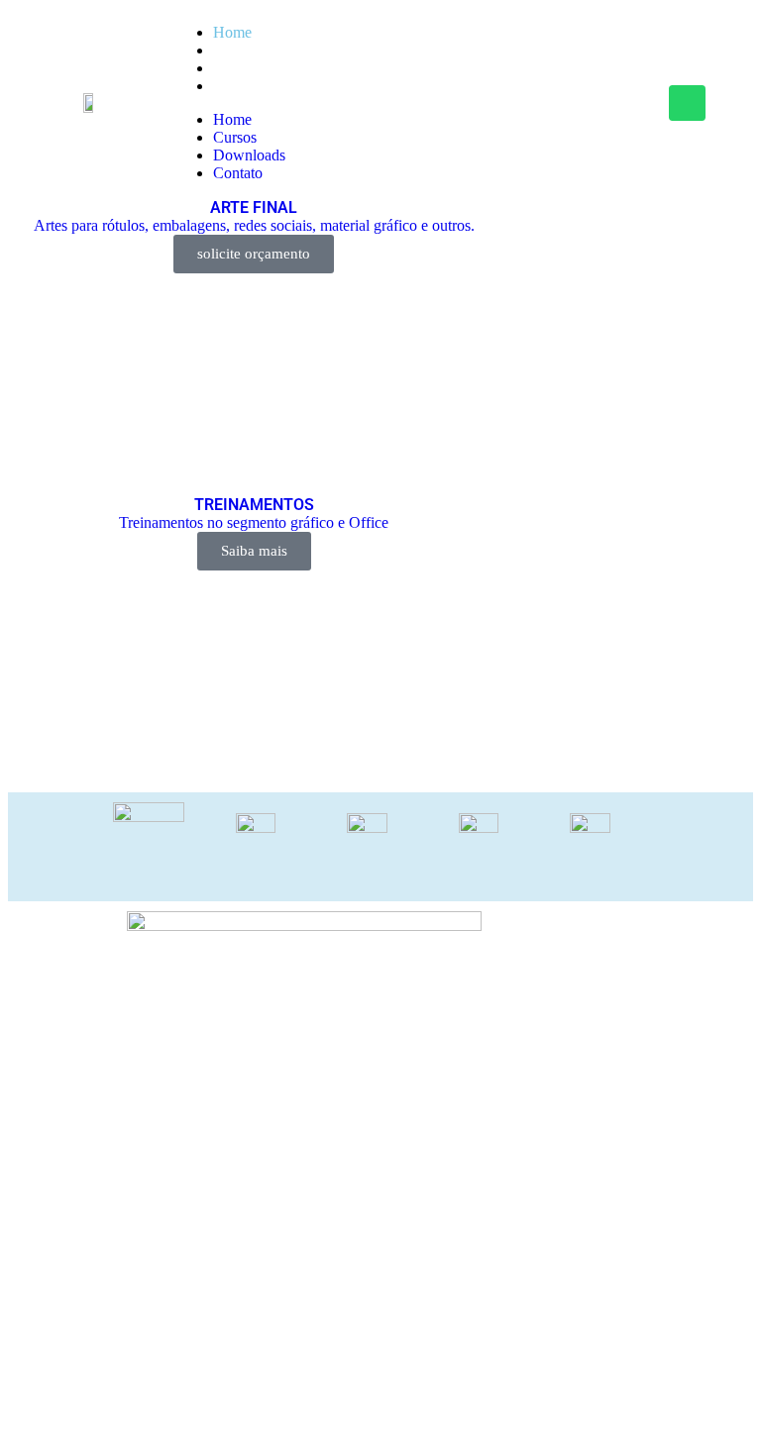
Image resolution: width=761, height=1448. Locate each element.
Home (232, 32)
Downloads (249, 67)
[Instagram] (626, 103)
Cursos (235, 50)
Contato (238, 85)
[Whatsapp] (687, 103)
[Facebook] (566, 103)
